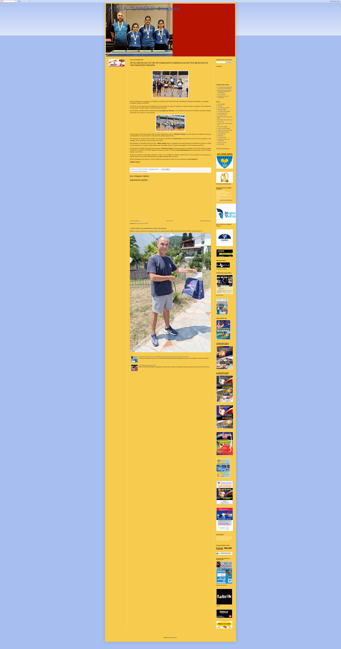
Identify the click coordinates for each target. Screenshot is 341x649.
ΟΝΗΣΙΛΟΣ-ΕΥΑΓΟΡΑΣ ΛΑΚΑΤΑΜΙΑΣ (223, 97)
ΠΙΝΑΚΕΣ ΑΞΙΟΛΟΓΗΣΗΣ (224, 130)
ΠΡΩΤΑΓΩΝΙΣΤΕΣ (222, 132)
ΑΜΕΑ (219, 106)
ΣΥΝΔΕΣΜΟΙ (221, 134)
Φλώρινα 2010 (221, 142)
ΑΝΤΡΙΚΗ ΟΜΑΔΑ (222, 107)
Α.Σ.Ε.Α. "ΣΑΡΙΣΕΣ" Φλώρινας (145, 9)
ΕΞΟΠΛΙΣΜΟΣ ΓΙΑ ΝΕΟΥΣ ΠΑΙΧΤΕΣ (147, 365)
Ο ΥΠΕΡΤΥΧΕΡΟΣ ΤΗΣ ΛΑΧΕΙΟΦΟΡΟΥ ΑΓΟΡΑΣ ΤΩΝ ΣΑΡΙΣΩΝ (148, 228)
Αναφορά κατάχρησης (223, 148)
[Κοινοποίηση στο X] (165, 169)
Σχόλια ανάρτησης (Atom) (142, 223)
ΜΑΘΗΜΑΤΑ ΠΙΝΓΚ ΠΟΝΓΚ (224, 120)
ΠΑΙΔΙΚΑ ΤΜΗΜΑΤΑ (143, 171)
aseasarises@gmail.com (226, 200)
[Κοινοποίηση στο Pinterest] (169, 169)
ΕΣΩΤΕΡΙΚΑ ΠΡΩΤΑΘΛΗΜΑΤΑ (225, 117)
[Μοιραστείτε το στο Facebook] (167, 169)
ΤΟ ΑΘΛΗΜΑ (221, 137)
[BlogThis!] (164, 169)
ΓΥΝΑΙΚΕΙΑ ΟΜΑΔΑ (222, 111)
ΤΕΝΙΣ (219, 135)
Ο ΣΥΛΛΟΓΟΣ (221, 126)
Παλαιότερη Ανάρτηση (205, 220)
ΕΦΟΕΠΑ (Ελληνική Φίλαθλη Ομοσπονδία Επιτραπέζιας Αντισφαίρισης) (224, 91)
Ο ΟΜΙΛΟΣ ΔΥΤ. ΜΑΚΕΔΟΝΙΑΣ (225, 123)
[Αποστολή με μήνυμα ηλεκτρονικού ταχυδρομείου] (162, 169)
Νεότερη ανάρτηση (134, 220)
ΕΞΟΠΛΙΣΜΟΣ (221, 115)
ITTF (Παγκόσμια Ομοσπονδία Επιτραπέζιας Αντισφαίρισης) (225, 88)
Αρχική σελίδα (169, 220)
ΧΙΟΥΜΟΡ (220, 144)
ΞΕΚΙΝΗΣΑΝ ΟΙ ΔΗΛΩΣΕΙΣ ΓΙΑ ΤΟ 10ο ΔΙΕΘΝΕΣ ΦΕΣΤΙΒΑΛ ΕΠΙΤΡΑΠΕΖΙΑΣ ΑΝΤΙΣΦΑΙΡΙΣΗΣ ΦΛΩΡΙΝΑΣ (164, 356)
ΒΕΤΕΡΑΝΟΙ (221, 109)
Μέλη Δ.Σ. (220, 121)
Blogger (175, 637)
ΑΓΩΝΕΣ (136, 171)
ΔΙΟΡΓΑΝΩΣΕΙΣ (221, 113)
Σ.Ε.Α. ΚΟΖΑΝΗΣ (222, 94)
